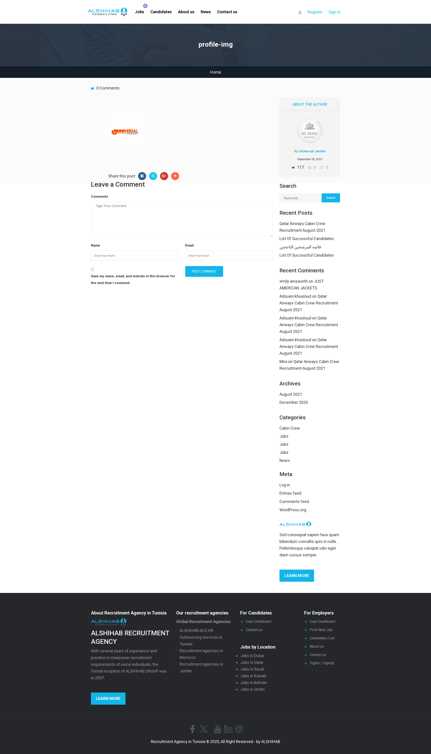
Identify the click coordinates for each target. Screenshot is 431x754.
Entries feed (290, 493)
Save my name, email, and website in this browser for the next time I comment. (133, 279)
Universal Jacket (312, 151)
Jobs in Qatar (252, 662)
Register (315, 12)
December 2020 (293, 402)
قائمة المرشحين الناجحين (300, 247)
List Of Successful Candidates (306, 238)
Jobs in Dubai (252, 655)
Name (95, 245)
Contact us (227, 11)
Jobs (139, 11)
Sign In (334, 12)
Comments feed (294, 501)
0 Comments (108, 88)
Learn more (296, 575)
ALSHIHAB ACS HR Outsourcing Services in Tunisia (201, 637)
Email (189, 245)
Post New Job (321, 630)
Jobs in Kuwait (253, 675)
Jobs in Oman (252, 689)
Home (215, 72)
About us (186, 11)
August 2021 (290, 394)
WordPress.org (292, 509)
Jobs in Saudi (252, 669)
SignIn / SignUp (322, 663)
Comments (99, 197)
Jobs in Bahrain (253, 682)
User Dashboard (258, 621)
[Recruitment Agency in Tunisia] (110, 12)
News (206, 11)
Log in (284, 485)
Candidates (161, 11)
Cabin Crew (289, 428)
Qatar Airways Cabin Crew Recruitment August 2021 (308, 303)
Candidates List (322, 638)
